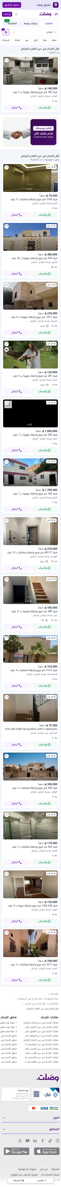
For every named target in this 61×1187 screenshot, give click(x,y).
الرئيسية (54, 994)
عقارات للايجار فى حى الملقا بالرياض (40, 1040)
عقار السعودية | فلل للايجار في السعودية (38, 999)
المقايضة (11, 23)
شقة (54, 40)
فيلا (45, 40)
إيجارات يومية (30, 23)
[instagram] (57, 1141)
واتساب (42, 107)
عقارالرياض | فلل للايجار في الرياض (41, 1004)
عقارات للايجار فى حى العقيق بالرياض (40, 1031)
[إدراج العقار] (16, 14)
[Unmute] (6, 349)
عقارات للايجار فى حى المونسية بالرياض (40, 1044)
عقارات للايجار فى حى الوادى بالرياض (40, 1053)
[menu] (56, 14)
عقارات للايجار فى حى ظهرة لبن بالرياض (40, 1062)
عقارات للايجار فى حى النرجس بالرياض (40, 1049)
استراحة (6, 40)
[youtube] (27, 1141)
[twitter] (20, 1141)
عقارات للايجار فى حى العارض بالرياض (40, 1027)
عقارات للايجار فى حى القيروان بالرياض (40, 1036)
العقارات (49, 23)
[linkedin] (35, 1141)
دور (26, 40)
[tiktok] (50, 1141)
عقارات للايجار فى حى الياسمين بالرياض (40, 1057)
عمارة (17, 40)
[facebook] (42, 1141)
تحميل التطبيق (11, 5)
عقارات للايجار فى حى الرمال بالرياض (40, 1023)
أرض (36, 40)
